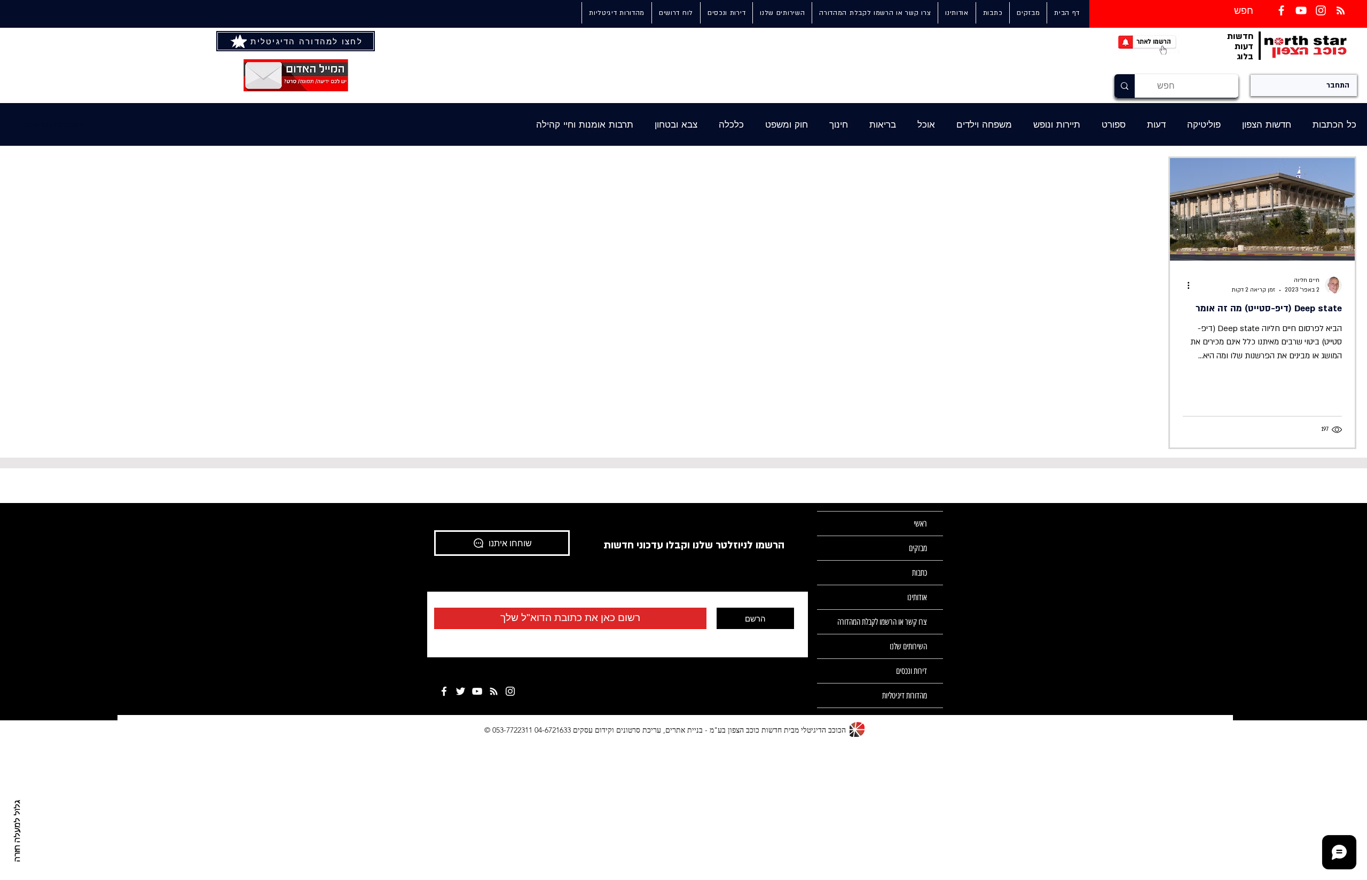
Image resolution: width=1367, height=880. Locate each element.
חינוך (838, 125)
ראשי (920, 523)
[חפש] (1124, 86)
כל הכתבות (1334, 125)
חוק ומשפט (786, 125)
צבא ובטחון (676, 125)
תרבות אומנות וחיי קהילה (584, 125)
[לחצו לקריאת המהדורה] (240, 41)
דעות (1156, 125)
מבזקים (918, 548)
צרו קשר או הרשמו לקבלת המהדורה (882, 622)
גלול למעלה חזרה (17, 831)
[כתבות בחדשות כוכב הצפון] (1340, 10)
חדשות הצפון (1266, 125)
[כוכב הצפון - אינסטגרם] (510, 691)
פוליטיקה (1204, 125)
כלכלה (731, 125)
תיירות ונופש (1056, 125)
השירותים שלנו (908, 646)
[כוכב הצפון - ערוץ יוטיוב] (477, 691)
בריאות (882, 125)
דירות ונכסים (911, 671)
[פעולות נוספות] (1184, 285)
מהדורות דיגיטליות (904, 695)
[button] (782, 12)
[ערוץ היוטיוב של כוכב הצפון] (1301, 10)
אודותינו (917, 597)
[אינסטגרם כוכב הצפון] (1320, 10)
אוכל (926, 125)
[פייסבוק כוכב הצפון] (1281, 10)
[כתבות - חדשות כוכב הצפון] (494, 691)
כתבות (919, 573)
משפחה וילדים (984, 125)
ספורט (1114, 125)
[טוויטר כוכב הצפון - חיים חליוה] (460, 691)
